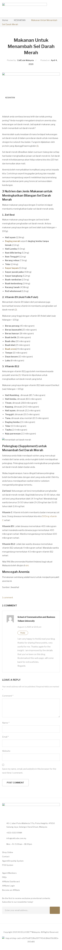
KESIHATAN (19, 20)
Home (5, 20)
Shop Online (7, 852)
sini (27, 565)
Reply (22, 633)
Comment (7, 696)
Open (50, 8)
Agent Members (9, 873)
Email (5, 737)
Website (6, 751)
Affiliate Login (8, 886)
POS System (7, 865)
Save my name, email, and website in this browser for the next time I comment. (29, 771)
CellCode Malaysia (25, 60)
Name (5, 723)
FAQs (4, 877)
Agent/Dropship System (13, 861)
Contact (5, 856)
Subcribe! (55, 910)
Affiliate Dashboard (11, 881)
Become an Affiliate (11, 890)
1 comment (7, 597)
